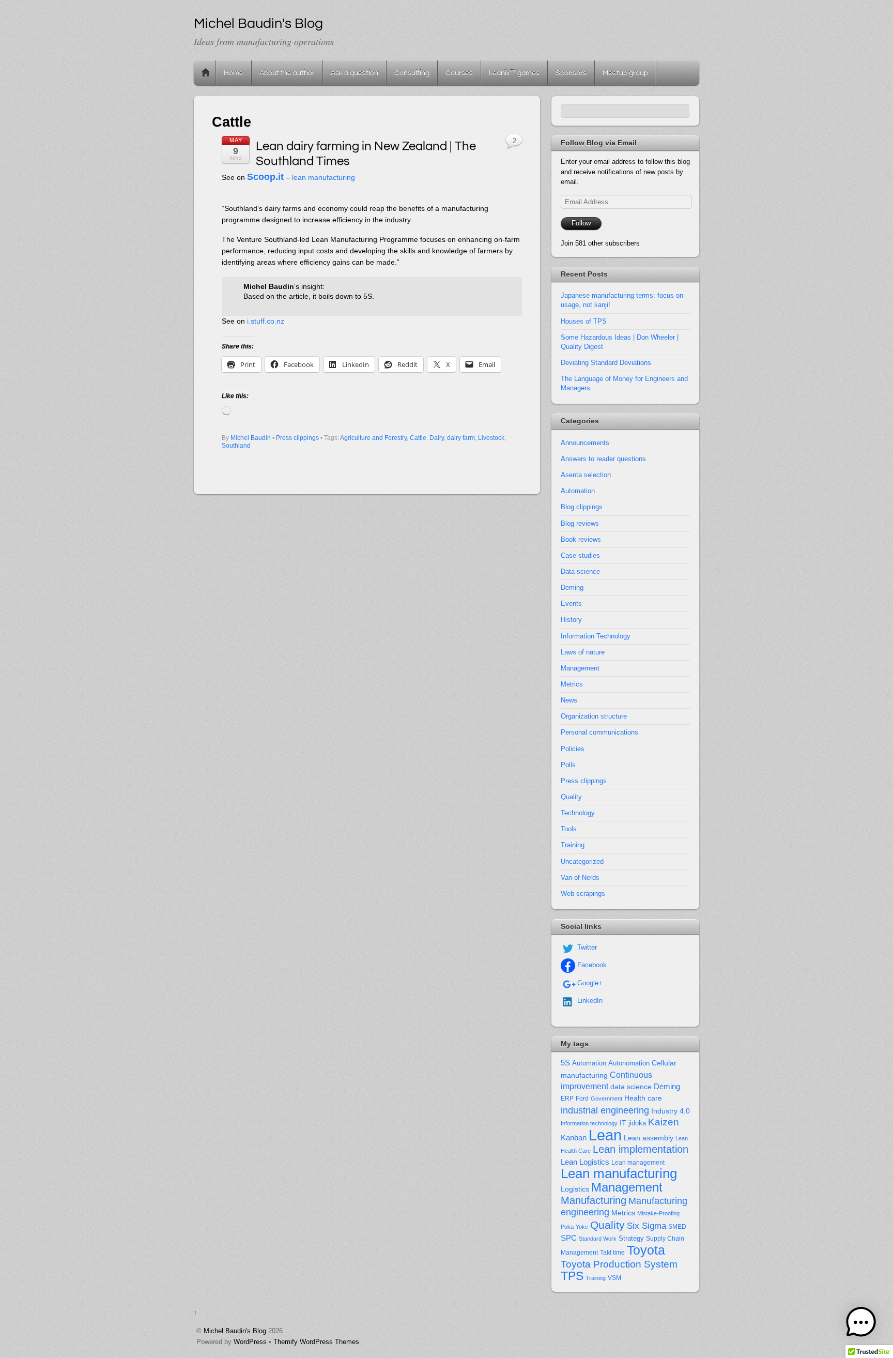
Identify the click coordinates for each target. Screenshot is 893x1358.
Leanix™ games (514, 73)
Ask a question (354, 73)
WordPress (250, 1342)
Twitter (586, 947)
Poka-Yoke (574, 1227)
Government (606, 1098)
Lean (605, 1134)
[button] (860, 1324)
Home (206, 72)
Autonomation (629, 1063)
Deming (572, 587)
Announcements (585, 443)
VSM (614, 1278)
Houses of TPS (584, 321)
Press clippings (297, 437)
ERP (567, 1098)
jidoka (637, 1123)
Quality (571, 797)
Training (572, 845)
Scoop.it (265, 177)
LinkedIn (589, 1000)
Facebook (591, 965)
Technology (578, 813)
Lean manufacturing (619, 1173)
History (571, 619)
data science (631, 1086)
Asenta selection (586, 475)
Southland (236, 445)
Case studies (580, 555)
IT (623, 1123)
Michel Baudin (250, 437)
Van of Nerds (580, 877)
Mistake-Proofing (658, 1213)
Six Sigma (646, 1226)
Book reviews (581, 539)
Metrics (572, 684)
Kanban (574, 1137)
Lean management (638, 1162)
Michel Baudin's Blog (235, 1331)
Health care (643, 1098)
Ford (582, 1098)
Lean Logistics (585, 1162)
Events (571, 603)
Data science (580, 571)
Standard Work (598, 1238)
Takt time (612, 1252)
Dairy (436, 437)
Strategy (631, 1238)
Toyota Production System (619, 1264)
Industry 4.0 (670, 1111)
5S (565, 1063)
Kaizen (663, 1122)
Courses (459, 73)
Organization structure (594, 716)
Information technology (589, 1123)
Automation (578, 491)
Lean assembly (648, 1138)
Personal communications (599, 732)
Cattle (418, 437)
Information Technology (595, 636)
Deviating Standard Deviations (606, 363)
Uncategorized (582, 861)
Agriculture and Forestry (373, 437)
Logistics (575, 1189)
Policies (572, 749)
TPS (572, 1276)
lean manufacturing (323, 177)
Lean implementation (640, 1149)
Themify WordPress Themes (316, 1342)
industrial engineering (605, 1110)
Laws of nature (583, 652)
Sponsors (571, 73)
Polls (568, 765)
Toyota (646, 1250)
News (569, 700)
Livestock (491, 437)
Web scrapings (583, 893)
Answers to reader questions (603, 459)
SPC (569, 1237)
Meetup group (625, 73)
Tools (569, 829)
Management (580, 668)
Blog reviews (580, 523)
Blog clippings (582, 507)
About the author (287, 73)
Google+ (589, 983)
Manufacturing (593, 1200)
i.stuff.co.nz (265, 321)
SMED (677, 1227)
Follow (581, 223)
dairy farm (461, 437)
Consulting (411, 73)
